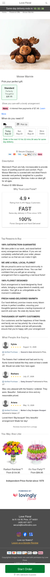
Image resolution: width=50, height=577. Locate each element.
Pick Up (24, 124)
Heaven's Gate (26, 352)
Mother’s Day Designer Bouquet (33, 410)
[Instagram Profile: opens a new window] (19, 534)
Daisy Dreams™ (27, 381)
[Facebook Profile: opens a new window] (25, 534)
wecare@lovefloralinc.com (25, 524)
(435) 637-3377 (25, 522)
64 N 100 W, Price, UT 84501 (25, 519)
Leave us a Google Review (25, 542)
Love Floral (25, 3)
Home (4, 12)
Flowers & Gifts (14, 12)
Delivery (8, 126)
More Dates (42, 132)
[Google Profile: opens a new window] (31, 534)
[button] (44, 570)
